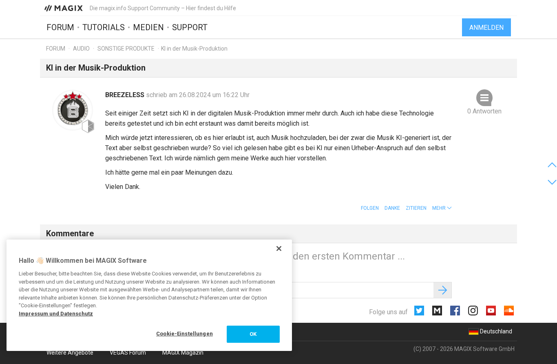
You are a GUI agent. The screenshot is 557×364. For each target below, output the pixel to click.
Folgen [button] (370, 208)
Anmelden (486, 27)
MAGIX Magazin (182, 352)
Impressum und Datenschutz (56, 314)
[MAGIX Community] (64, 7)
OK (253, 334)
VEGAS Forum (128, 352)
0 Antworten (484, 111)
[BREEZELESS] (72, 110)
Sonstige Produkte (126, 48)
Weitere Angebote (69, 352)
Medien (148, 27)
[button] (442, 208)
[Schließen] (279, 248)
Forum (60, 27)
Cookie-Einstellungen (184, 334)
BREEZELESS (125, 95)
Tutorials (103, 27)
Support (190, 27)
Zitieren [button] (416, 208)
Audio (81, 48)
